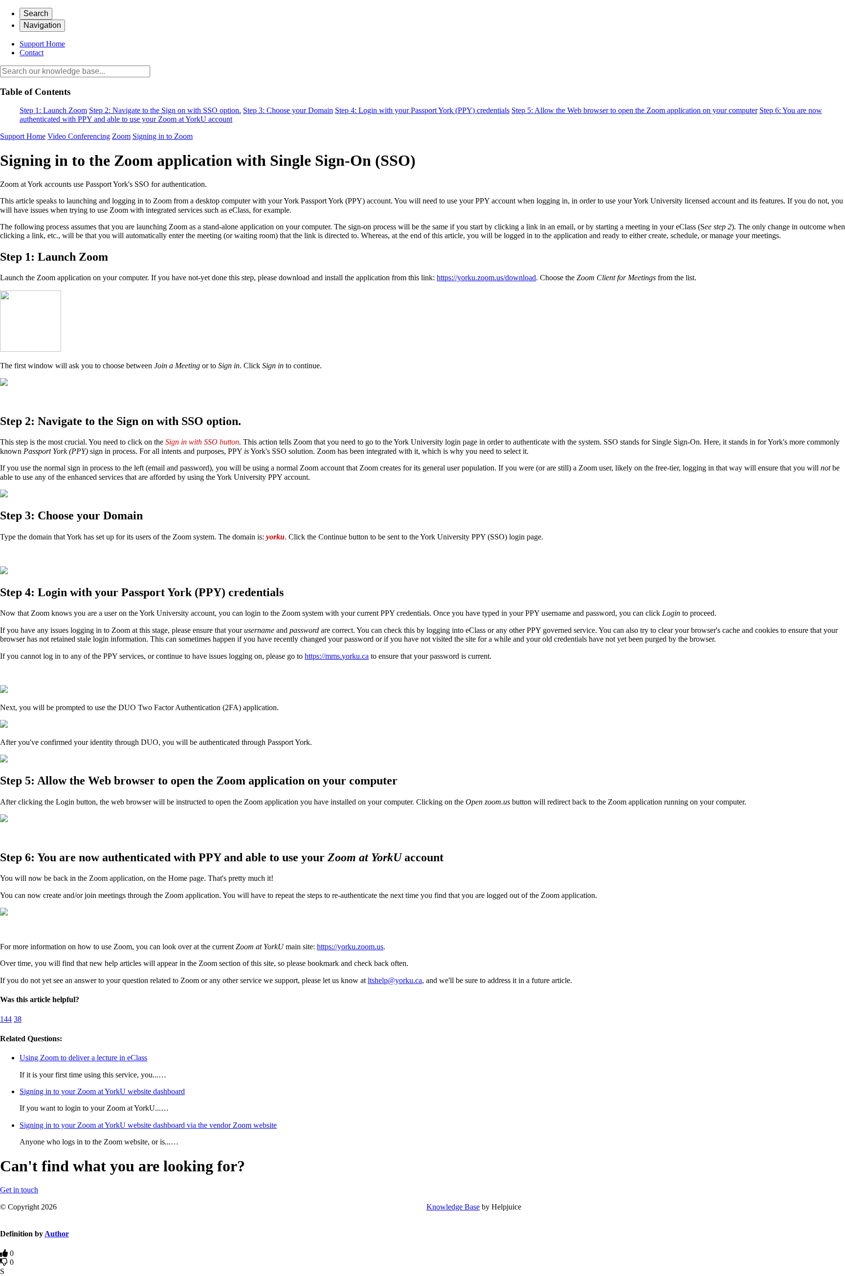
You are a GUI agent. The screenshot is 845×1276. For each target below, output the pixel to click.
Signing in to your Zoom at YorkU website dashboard (102, 1091)
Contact (32, 52)
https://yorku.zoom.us (350, 946)
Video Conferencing (78, 136)
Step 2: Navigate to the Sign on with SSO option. (165, 110)
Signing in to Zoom (163, 136)
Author (56, 1234)
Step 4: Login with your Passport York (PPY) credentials (422, 110)
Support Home (42, 44)
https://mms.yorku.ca (337, 656)
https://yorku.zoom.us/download (486, 277)
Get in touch (19, 1190)
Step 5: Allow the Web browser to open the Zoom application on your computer (634, 110)
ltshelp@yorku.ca (395, 980)
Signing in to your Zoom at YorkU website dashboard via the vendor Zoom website (148, 1125)
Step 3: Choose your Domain (288, 110)
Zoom (121, 136)
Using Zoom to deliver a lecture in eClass (83, 1057)
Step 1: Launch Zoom (53, 110)
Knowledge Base (453, 1207)
